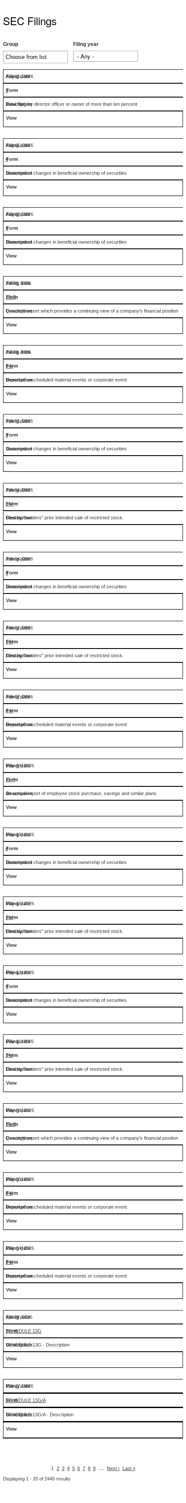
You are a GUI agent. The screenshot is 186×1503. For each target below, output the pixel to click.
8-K (9, 365)
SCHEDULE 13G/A (26, 1400)
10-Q (11, 297)
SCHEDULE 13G (24, 1330)
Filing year (86, 44)
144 (9, 503)
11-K (10, 779)
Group (10, 44)
